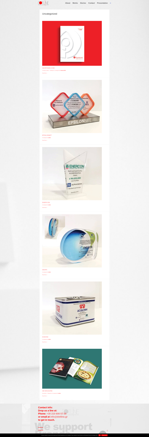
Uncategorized (57, 70)
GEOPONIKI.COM (48, 68)
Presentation (102, 3)
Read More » (44, 73)
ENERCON (46, 202)
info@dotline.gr (59, 416)
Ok (99, 435)
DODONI (45, 337)
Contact (91, 3)
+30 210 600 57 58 (56, 413)
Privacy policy (104, 435)
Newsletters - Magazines (47, 393)
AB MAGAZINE (47, 391)
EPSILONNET (47, 135)
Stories (83, 3)
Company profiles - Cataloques (48, 70)
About (67, 3)
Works (75, 3)
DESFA (44, 270)
